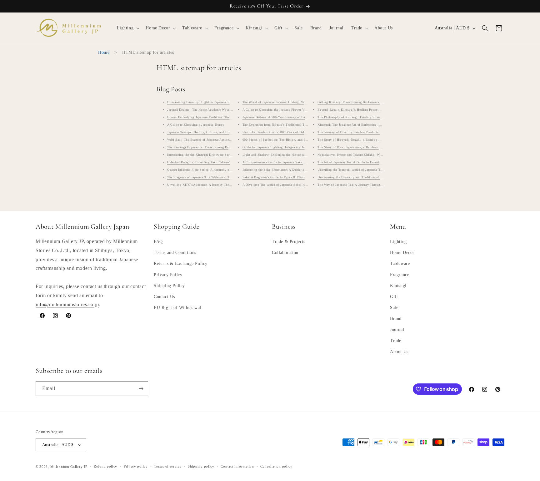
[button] (127, 28)
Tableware (400, 263)
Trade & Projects (288, 241)
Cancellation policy (276, 466)
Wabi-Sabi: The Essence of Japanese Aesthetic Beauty (205, 139)
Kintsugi (398, 285)
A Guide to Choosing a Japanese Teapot (195, 124)
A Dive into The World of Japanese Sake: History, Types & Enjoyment (293, 184)
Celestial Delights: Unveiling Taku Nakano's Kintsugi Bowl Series (215, 162)
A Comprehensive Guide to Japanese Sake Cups (276, 162)
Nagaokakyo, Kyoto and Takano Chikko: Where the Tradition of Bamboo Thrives (376, 154)
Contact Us (164, 296)
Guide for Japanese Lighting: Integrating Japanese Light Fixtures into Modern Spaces (303, 147)
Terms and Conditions (175, 252)
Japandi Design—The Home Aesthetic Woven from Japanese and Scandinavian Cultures (229, 109)
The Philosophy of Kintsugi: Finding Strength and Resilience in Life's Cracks (374, 117)
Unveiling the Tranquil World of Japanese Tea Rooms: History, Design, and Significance (381, 169)
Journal (397, 329)
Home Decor (402, 252)
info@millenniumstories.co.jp (67, 304)
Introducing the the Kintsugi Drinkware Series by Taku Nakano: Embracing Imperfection (230, 154)
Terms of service (167, 466)
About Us (399, 351)
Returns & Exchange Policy (181, 263)
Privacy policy (136, 466)
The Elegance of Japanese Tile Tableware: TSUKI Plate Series (211, 177)
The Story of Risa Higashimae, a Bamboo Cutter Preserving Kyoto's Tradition (374, 147)
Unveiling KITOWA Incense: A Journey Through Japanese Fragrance (215, 184)
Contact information (237, 466)
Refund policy (105, 466)
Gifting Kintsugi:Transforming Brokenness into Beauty (357, 102)
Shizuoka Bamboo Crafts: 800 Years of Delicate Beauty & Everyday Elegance (297, 132)
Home (103, 52)
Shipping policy (201, 466)
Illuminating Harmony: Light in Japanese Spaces (202, 102)
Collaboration (285, 252)
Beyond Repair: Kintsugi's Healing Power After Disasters (359, 109)
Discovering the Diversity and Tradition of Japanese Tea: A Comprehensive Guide (376, 177)
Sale (394, 307)
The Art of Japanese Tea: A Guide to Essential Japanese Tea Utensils (366, 162)
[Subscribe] (141, 388)
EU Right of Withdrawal (177, 307)
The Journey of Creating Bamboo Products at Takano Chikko (361, 132)
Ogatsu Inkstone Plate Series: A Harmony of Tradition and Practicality (217, 169)
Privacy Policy (168, 274)
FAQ (158, 241)
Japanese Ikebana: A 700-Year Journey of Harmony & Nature (285, 117)
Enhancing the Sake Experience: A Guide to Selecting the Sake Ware (291, 169)
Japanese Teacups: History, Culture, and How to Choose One (210, 132)
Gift (394, 296)
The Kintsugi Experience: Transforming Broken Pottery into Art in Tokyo (220, 147)
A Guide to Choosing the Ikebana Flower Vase (275, 109)
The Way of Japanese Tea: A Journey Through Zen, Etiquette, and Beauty (370, 184)
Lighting (398, 241)
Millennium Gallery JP (69, 466)
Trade (395, 340)
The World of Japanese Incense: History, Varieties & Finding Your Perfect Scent (299, 102)
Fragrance (399, 274)
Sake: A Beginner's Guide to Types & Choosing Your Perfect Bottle (290, 177)
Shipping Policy (169, 285)
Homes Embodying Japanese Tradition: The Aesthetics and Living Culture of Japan (227, 117)
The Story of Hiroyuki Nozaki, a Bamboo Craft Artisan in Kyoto (364, 139)
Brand (396, 318)
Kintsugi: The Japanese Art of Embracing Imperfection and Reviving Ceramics (374, 124)
